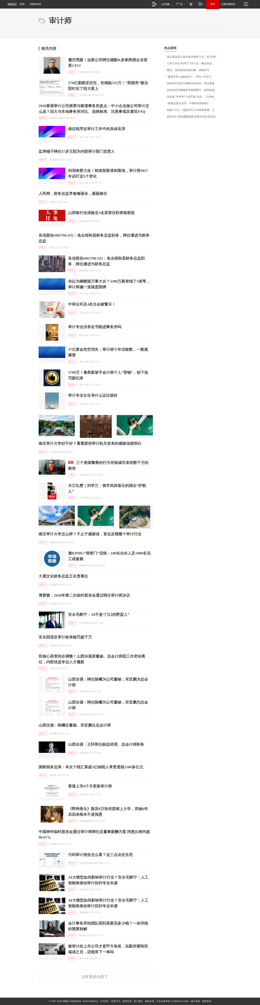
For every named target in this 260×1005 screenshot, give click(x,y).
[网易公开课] (166, 4)
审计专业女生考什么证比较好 (93, 395)
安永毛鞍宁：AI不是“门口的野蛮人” (98, 614)
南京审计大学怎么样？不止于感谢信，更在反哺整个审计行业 (90, 534)
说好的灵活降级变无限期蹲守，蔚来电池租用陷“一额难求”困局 (194, 90)
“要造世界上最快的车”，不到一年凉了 (189, 76)
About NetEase (90, 1001)
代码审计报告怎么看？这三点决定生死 (100, 855)
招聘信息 (127, 1001)
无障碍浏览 (35, 4)
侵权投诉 (206, 1001)
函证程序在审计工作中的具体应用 (96, 129)
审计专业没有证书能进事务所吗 (94, 327)
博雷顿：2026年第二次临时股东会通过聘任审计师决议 (84, 595)
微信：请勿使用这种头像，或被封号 (188, 70)
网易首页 (12, 4)
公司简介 (104, 1001)
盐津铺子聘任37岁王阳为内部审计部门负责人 (77, 151)
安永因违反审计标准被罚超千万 (65, 637)
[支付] (191, 4)
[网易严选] (180, 4)
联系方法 (115, 1001)
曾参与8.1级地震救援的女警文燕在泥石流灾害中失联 (194, 116)
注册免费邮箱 (228, 4)
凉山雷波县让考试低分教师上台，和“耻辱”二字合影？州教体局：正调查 (194, 56)
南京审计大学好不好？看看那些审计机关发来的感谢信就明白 (90, 443)
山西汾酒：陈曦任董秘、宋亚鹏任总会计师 (75, 725)
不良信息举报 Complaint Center (172, 1001)
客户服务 (138, 1001)
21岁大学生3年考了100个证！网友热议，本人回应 (194, 63)
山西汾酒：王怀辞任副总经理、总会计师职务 (106, 744)
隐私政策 (149, 1001)
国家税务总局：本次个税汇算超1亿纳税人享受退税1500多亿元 (91, 767)
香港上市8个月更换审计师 (90, 786)
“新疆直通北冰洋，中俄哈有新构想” (188, 103)
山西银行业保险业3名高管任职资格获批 (101, 213)
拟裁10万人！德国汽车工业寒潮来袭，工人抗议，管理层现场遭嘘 (194, 110)
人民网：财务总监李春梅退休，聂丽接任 (73, 193)
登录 (212, 4)
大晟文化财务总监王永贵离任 (63, 576)
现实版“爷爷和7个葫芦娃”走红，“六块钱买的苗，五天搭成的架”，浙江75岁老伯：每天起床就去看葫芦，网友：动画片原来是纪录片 (194, 96)
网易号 (72, 72)
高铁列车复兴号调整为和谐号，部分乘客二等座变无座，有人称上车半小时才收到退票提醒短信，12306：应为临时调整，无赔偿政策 (194, 83)
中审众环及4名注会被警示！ (92, 304)
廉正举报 (195, 1001)
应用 (22, 4)
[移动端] (155, 4)
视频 (72, 475)
